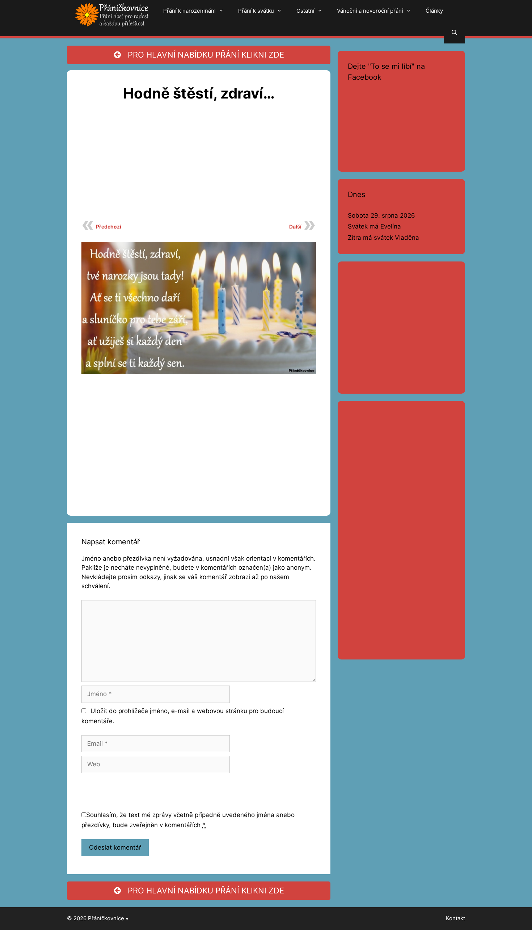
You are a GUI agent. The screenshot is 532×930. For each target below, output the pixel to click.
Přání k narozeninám (189, 10)
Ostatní (305, 10)
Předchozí (108, 226)
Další (295, 226)
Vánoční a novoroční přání (370, 10)
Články (434, 10)
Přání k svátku (256, 10)
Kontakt (455, 918)
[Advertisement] (198, 165)
